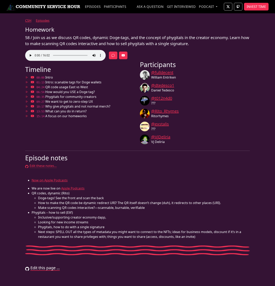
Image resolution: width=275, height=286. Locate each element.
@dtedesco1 (162, 85)
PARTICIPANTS (115, 6)
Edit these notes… (43, 166)
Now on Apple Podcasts (50, 180)
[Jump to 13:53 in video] (32, 111)
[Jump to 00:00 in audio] (26, 77)
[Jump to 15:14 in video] (32, 116)
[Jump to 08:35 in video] (32, 96)
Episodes (43, 20)
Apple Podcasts (73, 188)
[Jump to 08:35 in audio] (26, 96)
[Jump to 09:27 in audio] (26, 101)
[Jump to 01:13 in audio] (26, 82)
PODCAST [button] (207, 6)
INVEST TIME (256, 6)
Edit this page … (45, 267)
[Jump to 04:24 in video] (32, 87)
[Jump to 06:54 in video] (32, 92)
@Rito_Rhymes (165, 111)
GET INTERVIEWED (181, 6)
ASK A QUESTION (150, 6)
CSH (28, 20)
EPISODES (93, 6)
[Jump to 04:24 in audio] (26, 87)
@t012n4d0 (161, 98)
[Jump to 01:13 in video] (32, 82)
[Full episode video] (123, 55)
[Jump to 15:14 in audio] (26, 116)
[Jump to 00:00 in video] (32, 77)
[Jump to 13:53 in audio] (26, 111)
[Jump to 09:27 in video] (32, 101)
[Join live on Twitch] (238, 6)
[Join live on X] (228, 6)
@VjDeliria (160, 137)
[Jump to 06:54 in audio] (26, 92)
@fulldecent (162, 72)
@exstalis (160, 124)
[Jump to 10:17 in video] (32, 106)
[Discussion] (113, 55)
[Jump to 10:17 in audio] (26, 106)
